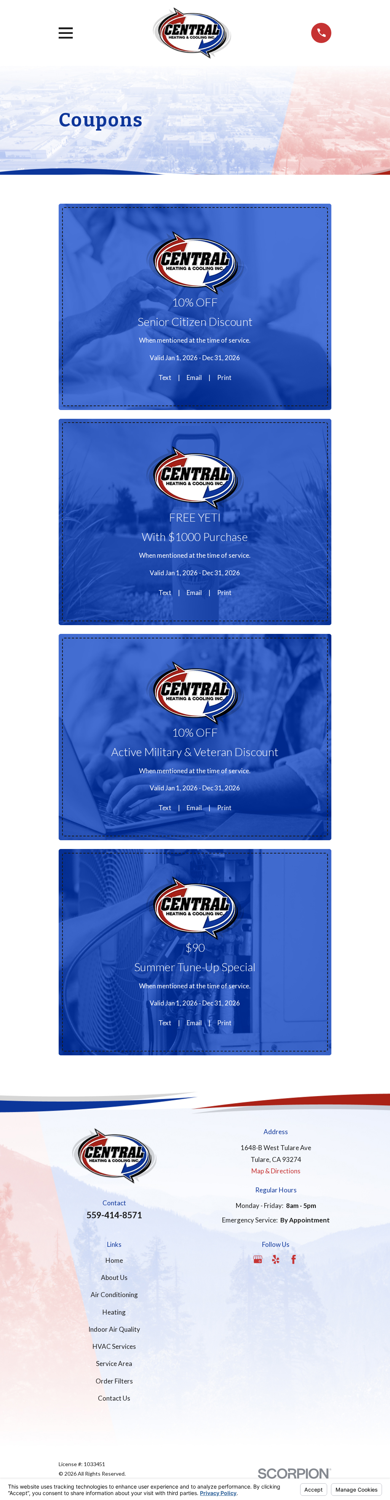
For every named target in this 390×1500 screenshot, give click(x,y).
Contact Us (114, 1398)
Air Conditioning (114, 1295)
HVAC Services (114, 1346)
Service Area (114, 1364)
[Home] (192, 32)
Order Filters (114, 1381)
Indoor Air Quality (114, 1329)
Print (224, 377)
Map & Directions (275, 1171)
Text (164, 377)
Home (114, 1260)
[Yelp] (275, 1259)
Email (194, 377)
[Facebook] (293, 1259)
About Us (114, 1277)
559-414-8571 (114, 1215)
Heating (114, 1312)
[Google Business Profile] (257, 1259)
